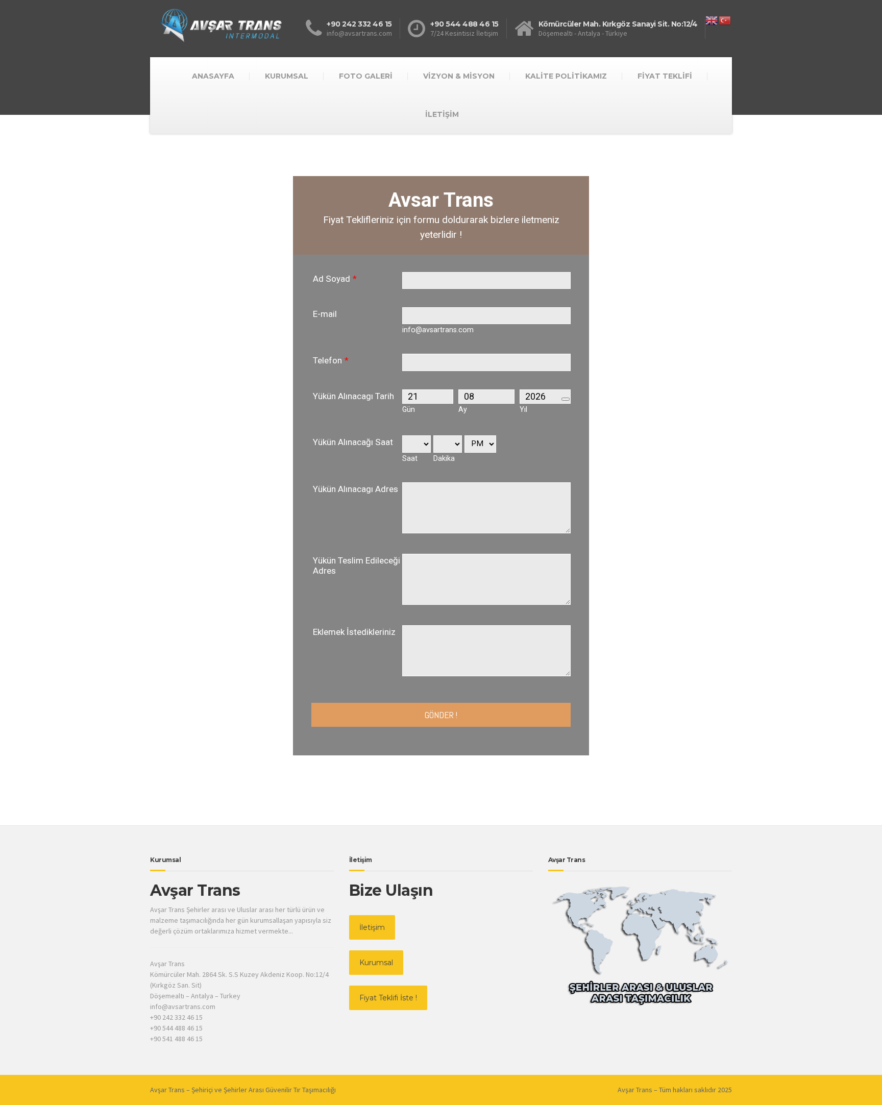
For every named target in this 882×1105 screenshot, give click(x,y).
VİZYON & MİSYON (459, 76)
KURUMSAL (286, 76)
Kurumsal (376, 962)
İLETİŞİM (442, 114)
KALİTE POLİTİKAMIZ (566, 76)
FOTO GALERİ (366, 76)
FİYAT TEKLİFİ (665, 76)
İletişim (372, 927)
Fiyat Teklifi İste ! (388, 997)
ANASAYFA (213, 76)
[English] (712, 19)
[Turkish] (725, 19)
